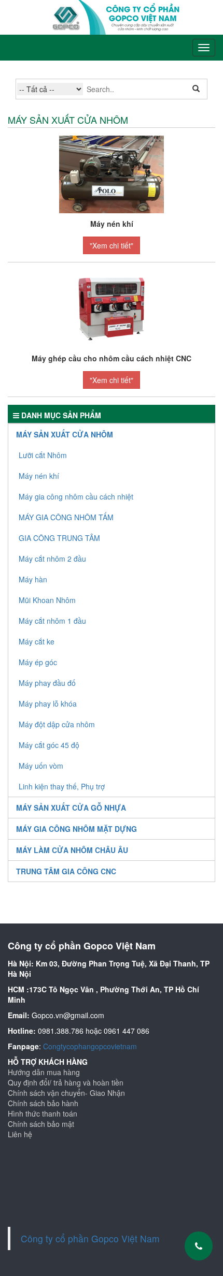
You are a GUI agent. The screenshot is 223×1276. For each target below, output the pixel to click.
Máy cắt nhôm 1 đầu (52, 620)
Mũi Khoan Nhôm (47, 600)
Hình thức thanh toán (42, 1113)
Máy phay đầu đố (47, 683)
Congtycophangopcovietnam (90, 1046)
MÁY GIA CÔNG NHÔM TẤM (66, 517)
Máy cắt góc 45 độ (49, 745)
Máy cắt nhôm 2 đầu (52, 558)
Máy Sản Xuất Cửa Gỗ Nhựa (71, 807)
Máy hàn (33, 579)
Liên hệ (20, 1134)
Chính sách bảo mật (41, 1124)
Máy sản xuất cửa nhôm (64, 434)
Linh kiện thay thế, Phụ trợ (62, 786)
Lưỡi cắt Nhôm (43, 455)
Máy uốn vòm (41, 765)
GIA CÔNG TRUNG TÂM (59, 538)
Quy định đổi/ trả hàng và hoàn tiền (65, 1082)
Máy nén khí (39, 476)
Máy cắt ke (36, 641)
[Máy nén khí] (111, 173)
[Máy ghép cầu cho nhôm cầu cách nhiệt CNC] (111, 308)
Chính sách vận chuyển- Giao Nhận (66, 1093)
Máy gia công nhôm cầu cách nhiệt (76, 496)
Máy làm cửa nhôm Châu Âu (72, 850)
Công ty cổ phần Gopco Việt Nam (90, 1238)
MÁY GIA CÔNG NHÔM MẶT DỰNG (76, 829)
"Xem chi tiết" (111, 245)
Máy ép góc (38, 662)
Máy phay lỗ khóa (48, 703)
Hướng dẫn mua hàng (44, 1072)
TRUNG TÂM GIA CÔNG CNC (66, 871)
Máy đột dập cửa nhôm (57, 724)
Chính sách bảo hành (43, 1103)
